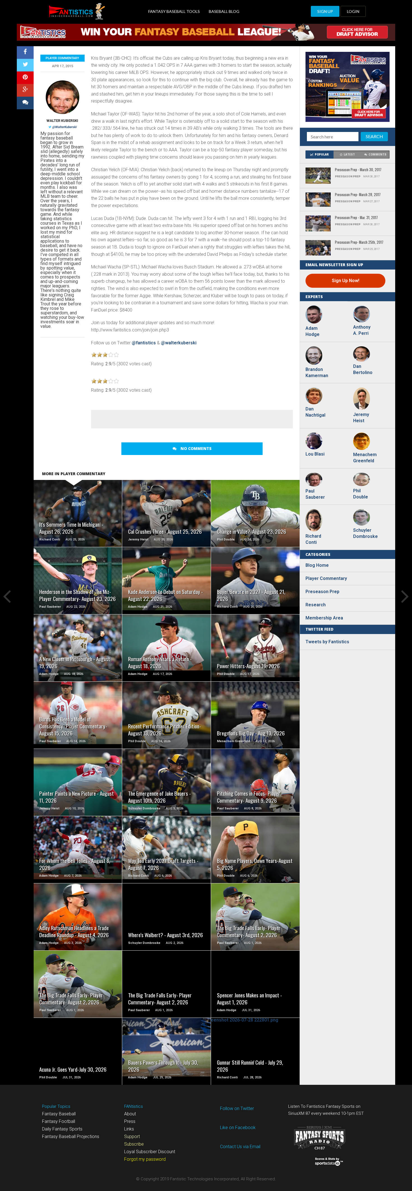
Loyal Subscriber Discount (149, 1151)
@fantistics (144, 342)
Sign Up (325, 11)
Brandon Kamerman (316, 372)
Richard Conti (313, 539)
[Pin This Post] (25, 77)
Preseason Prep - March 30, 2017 (358, 170)
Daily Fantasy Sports (62, 1129)
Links (129, 1129)
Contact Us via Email (240, 1146)
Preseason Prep (322, 591)
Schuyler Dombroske (364, 533)
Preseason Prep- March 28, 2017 (358, 194)
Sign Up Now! (345, 280)
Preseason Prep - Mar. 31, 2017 (356, 217)
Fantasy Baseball (59, 1113)
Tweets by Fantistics (327, 641)
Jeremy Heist (361, 417)
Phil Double (360, 494)
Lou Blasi (315, 454)
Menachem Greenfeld (364, 457)
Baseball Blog (224, 11)
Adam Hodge (312, 331)
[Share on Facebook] (25, 52)
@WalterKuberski (64, 127)
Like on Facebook (238, 1127)
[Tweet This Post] (25, 65)
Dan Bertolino (362, 369)
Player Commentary (62, 58)
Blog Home (317, 565)
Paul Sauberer (315, 494)
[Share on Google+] (25, 90)
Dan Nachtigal (315, 412)
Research (315, 604)
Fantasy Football (58, 1121)
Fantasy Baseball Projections (70, 1136)
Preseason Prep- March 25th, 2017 (359, 242)
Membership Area (324, 618)
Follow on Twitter (237, 1108)
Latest (349, 154)
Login (353, 11)
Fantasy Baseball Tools (174, 11)
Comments (377, 154)
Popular (322, 154)
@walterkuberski (178, 342)
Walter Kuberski (62, 121)
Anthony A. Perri (362, 330)
